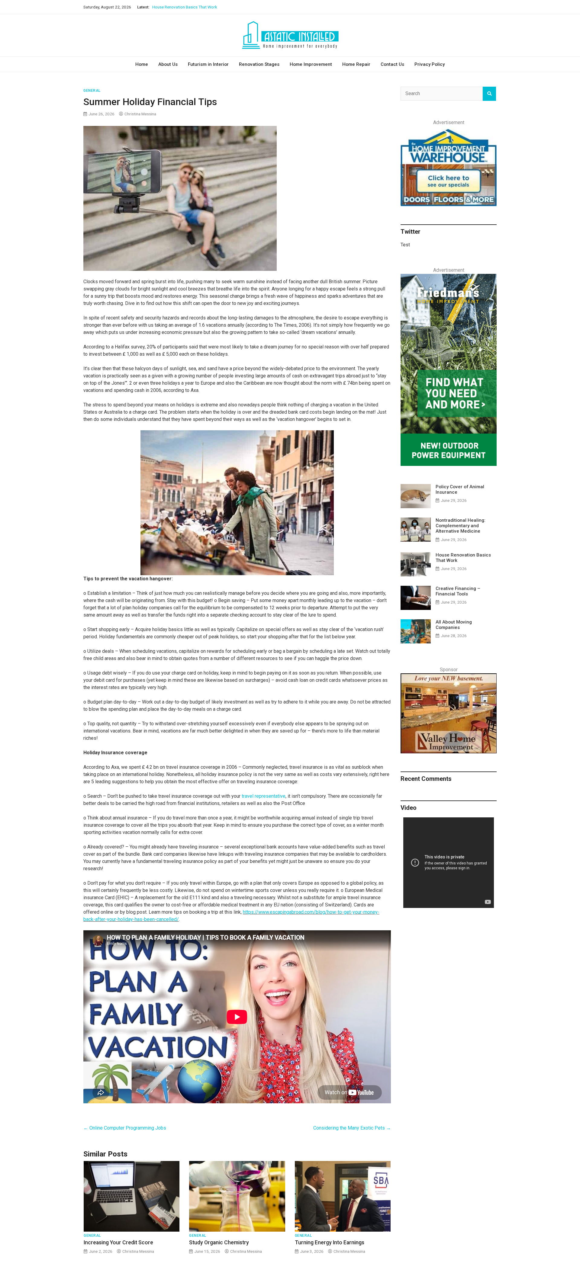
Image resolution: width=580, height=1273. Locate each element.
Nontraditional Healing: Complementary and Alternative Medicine (460, 526)
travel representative (263, 796)
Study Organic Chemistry (219, 1242)
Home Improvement (311, 64)
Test (405, 245)
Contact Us (392, 64)
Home (141, 64)
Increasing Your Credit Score (118, 1242)
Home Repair (356, 64)
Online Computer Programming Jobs (124, 1128)
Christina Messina (140, 113)
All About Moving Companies (454, 624)
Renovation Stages (259, 64)
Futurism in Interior (208, 64)
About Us (168, 64)
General (92, 90)
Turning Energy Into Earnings (329, 1242)
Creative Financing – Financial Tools (184, 7)
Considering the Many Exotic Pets (352, 1128)
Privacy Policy (429, 64)
